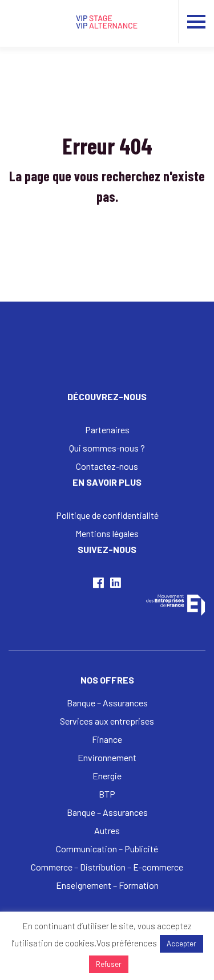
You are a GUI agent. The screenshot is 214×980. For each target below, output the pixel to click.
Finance (107, 739)
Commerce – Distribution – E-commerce (107, 866)
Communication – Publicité (107, 848)
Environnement (107, 757)
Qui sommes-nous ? (107, 447)
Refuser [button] (109, 964)
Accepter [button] (181, 943)
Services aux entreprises (107, 720)
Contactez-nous (107, 466)
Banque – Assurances (107, 702)
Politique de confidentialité (107, 515)
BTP (107, 793)
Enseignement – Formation (107, 885)
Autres (107, 830)
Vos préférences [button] (126, 943)
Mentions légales (107, 533)
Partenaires (107, 429)
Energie (107, 775)
